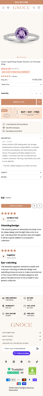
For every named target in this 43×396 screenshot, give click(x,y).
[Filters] (34, 206)
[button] (3, 7)
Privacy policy (13, 390)
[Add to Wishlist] (39, 102)
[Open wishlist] (8, 8)
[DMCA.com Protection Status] (32, 371)
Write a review (16, 206)
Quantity (4, 93)
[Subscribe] (38, 348)
